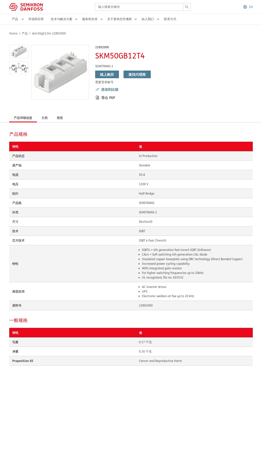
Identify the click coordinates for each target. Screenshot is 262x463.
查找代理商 (137, 74)
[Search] (187, 7)
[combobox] (143, 7)
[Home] (26, 6)
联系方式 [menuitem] (170, 19)
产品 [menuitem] (15, 19)
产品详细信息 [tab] (23, 117)
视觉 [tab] (60, 117)
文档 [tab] (44, 117)
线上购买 (107, 74)
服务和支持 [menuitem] (89, 19)
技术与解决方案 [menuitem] (61, 19)
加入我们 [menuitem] (148, 19)
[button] (248, 7)
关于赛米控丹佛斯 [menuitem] (119, 19)
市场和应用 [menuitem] (36, 19)
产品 (25, 33)
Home (13, 33)
